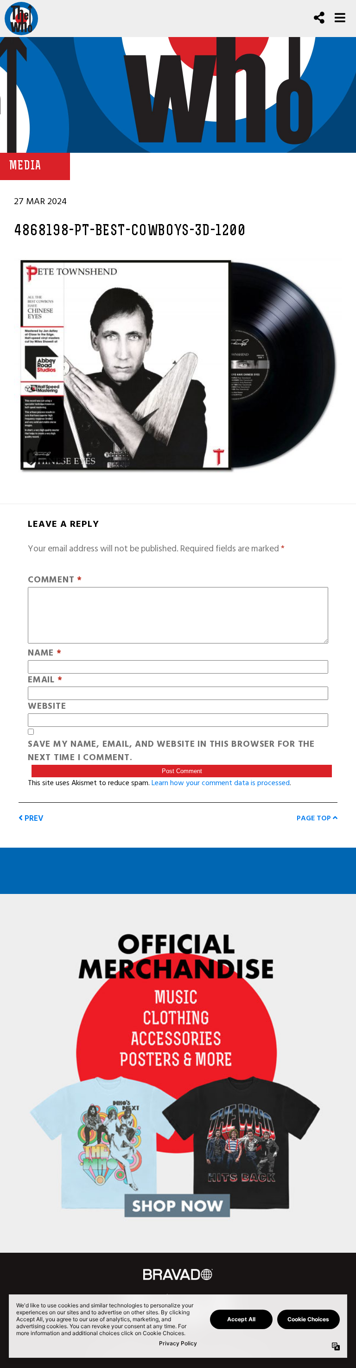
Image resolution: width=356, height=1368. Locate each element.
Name (45, 653)
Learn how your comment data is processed (221, 783)
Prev (33, 818)
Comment (55, 580)
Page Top (315, 818)
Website (47, 706)
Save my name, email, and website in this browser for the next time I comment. (171, 751)
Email (45, 680)
